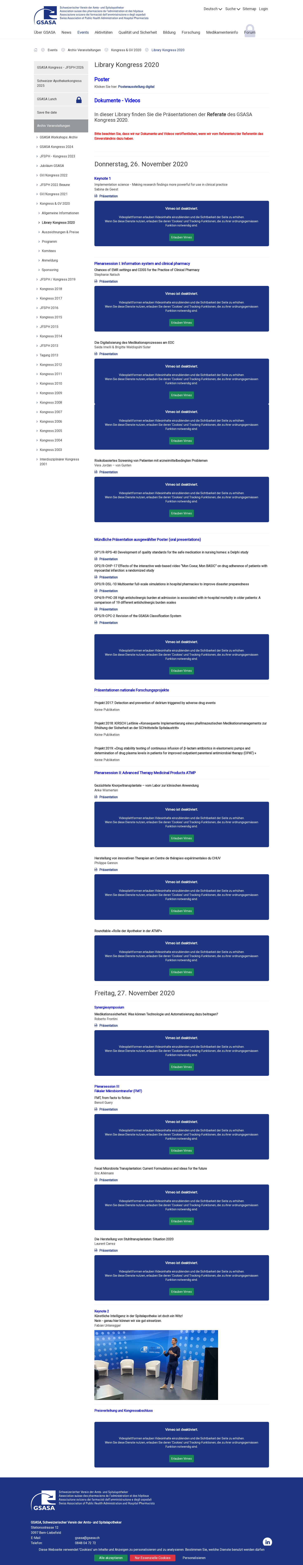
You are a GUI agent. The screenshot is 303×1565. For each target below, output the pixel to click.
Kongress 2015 (51, 317)
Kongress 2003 (51, 450)
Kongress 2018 (51, 289)
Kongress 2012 (51, 365)
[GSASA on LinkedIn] (267, 1542)
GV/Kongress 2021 (54, 194)
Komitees (49, 251)
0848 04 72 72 (85, 1543)
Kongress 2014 (51, 336)
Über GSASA (44, 32)
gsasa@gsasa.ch (87, 1538)
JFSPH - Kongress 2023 (57, 156)
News (66, 32)
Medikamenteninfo (222, 32)
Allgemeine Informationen (60, 213)
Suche (230, 9)
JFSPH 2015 (49, 327)
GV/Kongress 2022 (54, 175)
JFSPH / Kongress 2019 (57, 279)
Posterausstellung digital (136, 87)
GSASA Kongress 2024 (56, 147)
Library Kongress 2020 (58, 223)
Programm (49, 242)
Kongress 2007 (51, 412)
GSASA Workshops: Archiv (59, 137)
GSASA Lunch (47, 99)
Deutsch (211, 9)
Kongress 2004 (51, 440)
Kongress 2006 (51, 421)
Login (263, 9)
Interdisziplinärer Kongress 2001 (59, 461)
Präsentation (108, 196)
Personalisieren (194, 1558)
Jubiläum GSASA (52, 166)
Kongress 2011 (51, 374)
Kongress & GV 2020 (55, 204)
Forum (249, 32)
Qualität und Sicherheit (138, 32)
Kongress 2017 (51, 298)
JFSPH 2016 (49, 308)
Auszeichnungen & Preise (60, 232)
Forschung (191, 32)
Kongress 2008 (51, 402)
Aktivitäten (104, 32)
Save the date (47, 112)
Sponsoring (50, 270)
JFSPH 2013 (49, 346)
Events (83, 32)
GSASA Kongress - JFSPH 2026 (60, 67)
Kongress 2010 (51, 383)
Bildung (169, 32)
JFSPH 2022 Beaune (55, 185)
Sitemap (249, 9)
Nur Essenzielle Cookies (152, 1558)
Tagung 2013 (49, 355)
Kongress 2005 (51, 431)
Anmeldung (50, 260)
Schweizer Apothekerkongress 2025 (59, 83)
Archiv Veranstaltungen (53, 126)
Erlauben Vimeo (181, 237)
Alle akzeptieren (111, 1558)
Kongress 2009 (51, 393)
